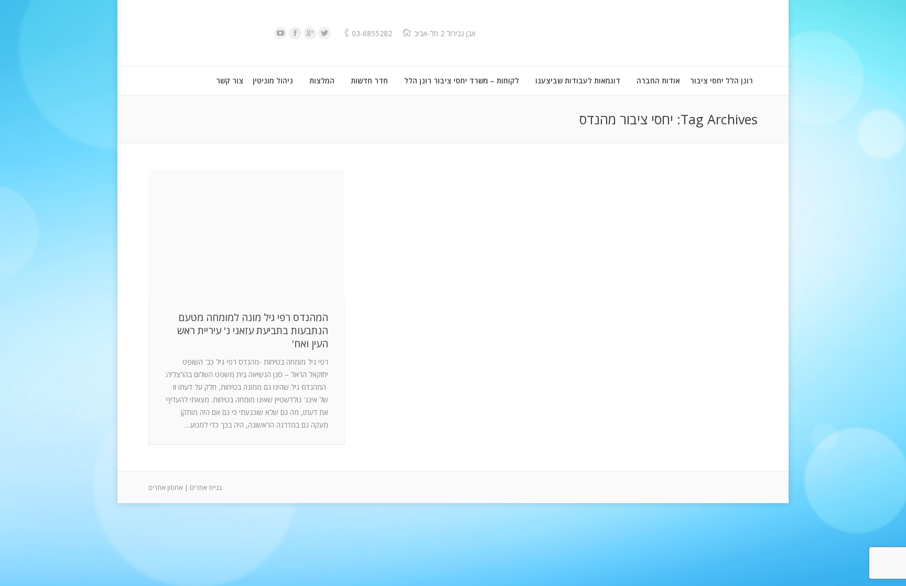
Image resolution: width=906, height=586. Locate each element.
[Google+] (310, 33)
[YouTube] (280, 33)
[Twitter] (324, 33)
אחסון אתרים (165, 487)
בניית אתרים (206, 487)
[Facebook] (295, 33)
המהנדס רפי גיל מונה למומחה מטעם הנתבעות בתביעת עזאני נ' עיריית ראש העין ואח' (252, 330)
